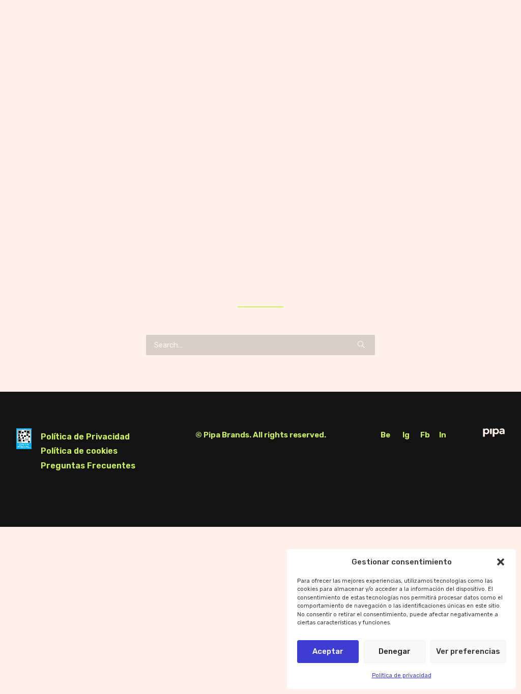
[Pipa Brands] (36, 22)
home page (331, 281)
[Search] (260, 345)
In (442, 434)
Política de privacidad (401, 675)
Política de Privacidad (85, 436)
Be (385, 434)
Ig (406, 434)
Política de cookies (79, 451)
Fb (425, 434)
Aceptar (327, 651)
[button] (501, 562)
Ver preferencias (468, 651)
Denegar (395, 651)
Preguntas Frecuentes (88, 465)
